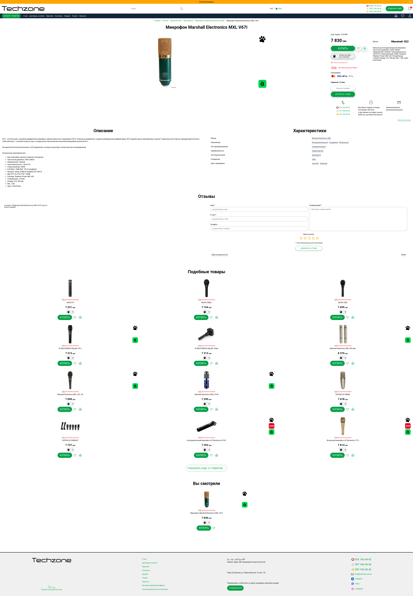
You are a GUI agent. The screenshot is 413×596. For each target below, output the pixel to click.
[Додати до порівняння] (364, 48)
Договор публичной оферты (153, 585)
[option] (164, 62)
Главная (157, 21)
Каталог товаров (11, 16)
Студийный (333, 142)
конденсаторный (319, 147)
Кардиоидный (317, 151)
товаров (217, 468)
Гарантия (49, 16)
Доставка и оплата (36, 16)
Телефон (213, 224)
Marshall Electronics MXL (321, 138)
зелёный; (323, 163)
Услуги (74, 16)
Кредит (67, 16)
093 (340, 114)
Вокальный (343, 142)
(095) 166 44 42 (375, 6)
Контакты (59, 16)
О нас (25, 16)
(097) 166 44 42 (375, 9)
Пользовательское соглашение (155, 589)
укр (271, 9)
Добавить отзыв (309, 248)
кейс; (314, 159)
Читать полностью (404, 120)
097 (340, 111)
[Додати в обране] (358, 48)
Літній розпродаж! (206, 2)
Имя (212, 205)
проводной (316, 155)
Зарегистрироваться (219, 255)
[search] (181, 8)
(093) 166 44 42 (375, 11)
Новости (82, 16)
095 (340, 107)
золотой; (315, 163)
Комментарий (315, 205)
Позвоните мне (395, 9)
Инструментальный (320, 142)
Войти (403, 255)
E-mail (213, 215)
